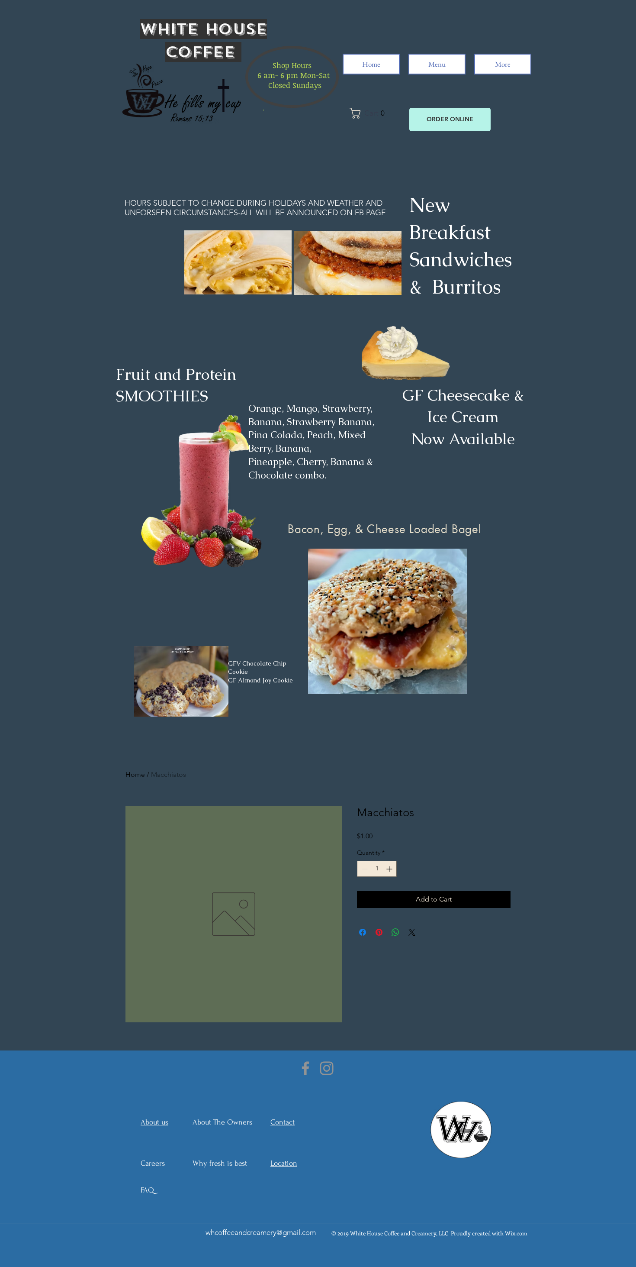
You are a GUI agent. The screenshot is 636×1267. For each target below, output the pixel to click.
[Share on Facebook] (362, 932)
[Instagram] (327, 1068)
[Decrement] (363, 868)
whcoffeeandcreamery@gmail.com (261, 1232)
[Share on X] (412, 932)
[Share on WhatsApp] (395, 932)
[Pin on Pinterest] (379, 932)
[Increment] (390, 868)
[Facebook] (305, 1068)
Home (135, 774)
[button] (370, 113)
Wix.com (516, 1233)
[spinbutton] (377, 868)
